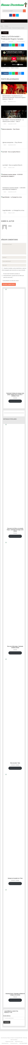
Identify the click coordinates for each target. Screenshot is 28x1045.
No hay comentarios (21, 41)
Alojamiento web (18, 1041)
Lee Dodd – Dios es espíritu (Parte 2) (12, 165)
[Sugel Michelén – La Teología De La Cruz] (14, 202)
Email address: (7, 1016)
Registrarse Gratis (9, 1041)
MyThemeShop (14, 1039)
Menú (3, 21)
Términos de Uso (13, 1043)
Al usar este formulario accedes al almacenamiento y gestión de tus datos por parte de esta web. (13, 275)
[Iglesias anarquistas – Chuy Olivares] (14, 134)
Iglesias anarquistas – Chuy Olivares (12, 142)
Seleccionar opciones (15, 401)
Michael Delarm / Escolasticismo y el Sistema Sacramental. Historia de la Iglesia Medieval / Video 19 (14, 97)
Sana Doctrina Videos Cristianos (8, 1037)
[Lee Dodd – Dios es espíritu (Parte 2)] (14, 157)
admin (3, 41)
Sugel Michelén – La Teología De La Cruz (13, 210)
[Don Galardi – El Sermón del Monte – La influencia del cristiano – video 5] (14, 112)
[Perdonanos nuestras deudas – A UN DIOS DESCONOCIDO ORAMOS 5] (14, 180)
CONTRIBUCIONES (23, 1043)
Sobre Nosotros (5, 1043)
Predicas (5, 32)
